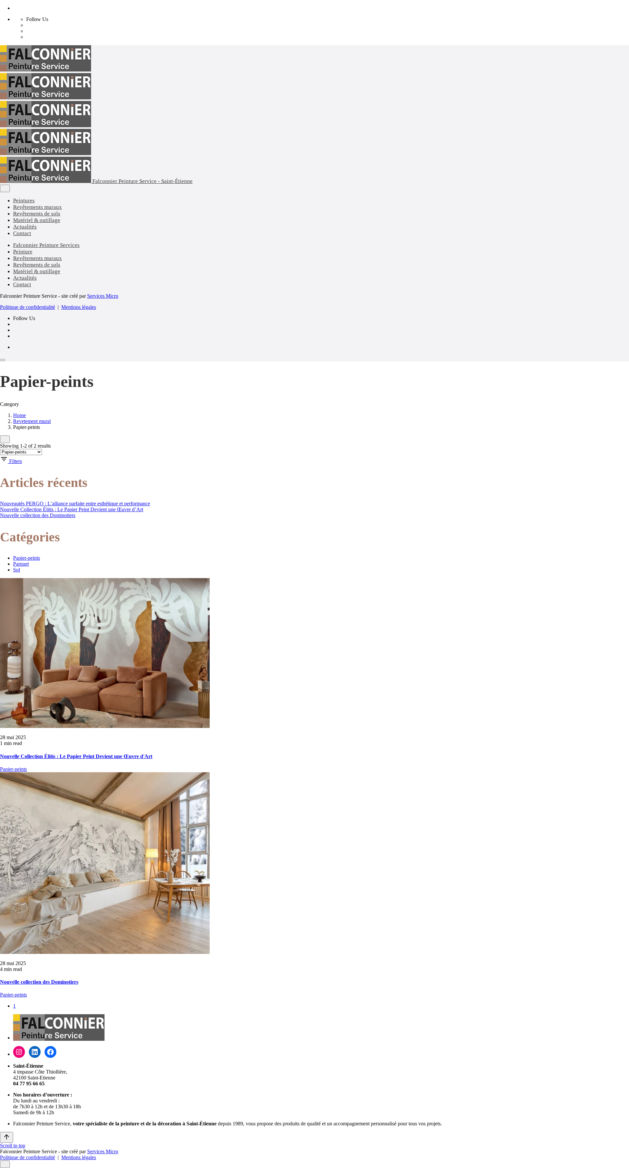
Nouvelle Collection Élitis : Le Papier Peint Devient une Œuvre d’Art (71, 509)
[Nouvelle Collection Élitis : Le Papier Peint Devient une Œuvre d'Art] (314, 654)
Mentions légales (78, 307)
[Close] (5, 188)
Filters (15, 461)
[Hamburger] (2, 360)
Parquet (21, 564)
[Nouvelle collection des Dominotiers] (314, 863)
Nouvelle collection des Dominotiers (37, 515)
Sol (16, 570)
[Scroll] (6, 1137)
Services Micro (102, 296)
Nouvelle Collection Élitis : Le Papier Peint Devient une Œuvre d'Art (76, 756)
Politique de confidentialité (27, 307)
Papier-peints (26, 558)
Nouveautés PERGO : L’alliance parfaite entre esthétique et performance (75, 503)
